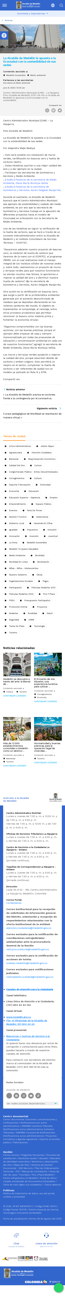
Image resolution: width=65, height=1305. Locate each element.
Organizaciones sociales (21, 581)
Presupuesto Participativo (37, 600)
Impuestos (32, 530)
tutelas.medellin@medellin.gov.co (26, 963)
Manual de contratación (35, 1171)
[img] (5, 5)
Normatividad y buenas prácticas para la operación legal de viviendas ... (47, 747)
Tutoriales (24, 1174)
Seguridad (14, 620)
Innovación (14, 536)
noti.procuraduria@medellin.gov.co (27, 949)
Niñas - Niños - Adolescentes (23, 568)
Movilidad (39, 555)
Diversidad (45, 485)
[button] (50, 5)
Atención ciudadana (41, 452)
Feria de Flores (34, 510)
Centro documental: (14, 1119)
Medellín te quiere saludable (23, 549)
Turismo (13, 632)
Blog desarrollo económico (42, 459)
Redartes (13, 613)
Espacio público (43, 504)
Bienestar (14, 459)
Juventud (53, 536)
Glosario (44, 1158)
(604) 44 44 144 (46, 1247)
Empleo (54, 497)
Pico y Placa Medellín (43, 1174)
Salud (49, 613)
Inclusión (51, 530)
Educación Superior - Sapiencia (24, 497)
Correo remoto (11, 1155)
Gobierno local (16, 523)
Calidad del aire (17, 465)
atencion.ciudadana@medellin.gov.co (28, 927)
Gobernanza (42, 517)
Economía (14, 491)
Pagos (46, 581)
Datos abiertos (53, 1184)
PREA (12, 600)
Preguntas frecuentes (33, 1155)
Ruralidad (32, 613)
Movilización (43, 562)
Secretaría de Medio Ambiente (16, 83)
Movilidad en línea (18, 562)
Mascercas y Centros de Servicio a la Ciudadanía (28, 1038)
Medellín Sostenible (16, 75)
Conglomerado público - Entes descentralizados (33, 472)
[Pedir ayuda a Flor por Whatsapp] (58, 1287)
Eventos (13, 510)
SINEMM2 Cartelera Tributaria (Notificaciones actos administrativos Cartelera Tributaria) (28, 1129)
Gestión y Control (18, 517)
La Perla (13, 542)
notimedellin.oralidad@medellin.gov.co (29, 976)
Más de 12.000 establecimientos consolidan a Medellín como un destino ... (15, 747)
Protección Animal (18, 607)
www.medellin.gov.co (18, 1017)
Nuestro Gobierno (18, 575)
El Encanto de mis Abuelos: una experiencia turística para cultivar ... (45, 683)
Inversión (33, 536)
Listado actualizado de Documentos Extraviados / (30, 1181)
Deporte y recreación (19, 485)
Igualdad (13, 530)
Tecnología (39, 626)
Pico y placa (49, 594)
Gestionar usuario (28, 1158)
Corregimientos (16, 478)
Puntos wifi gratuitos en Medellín (20, 1178)
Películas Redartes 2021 (43, 587)
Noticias (9, 20)
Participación (15, 587)
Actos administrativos (20, 446)
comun (38, 465)
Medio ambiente (38, 75)
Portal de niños (48, 1178)
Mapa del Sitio (22, 1165)
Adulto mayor (47, 446)
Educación (34, 491)
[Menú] (6, 5)
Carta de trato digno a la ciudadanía (22, 1184)
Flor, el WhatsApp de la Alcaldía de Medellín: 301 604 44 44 (26, 1022)
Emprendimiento (17, 504)
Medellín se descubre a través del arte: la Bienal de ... (16, 682)
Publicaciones (20, 1142)
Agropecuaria (15, 452)
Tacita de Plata (16, 626)
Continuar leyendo (14, 696)
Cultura (9, 692)
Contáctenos (13, 902)
